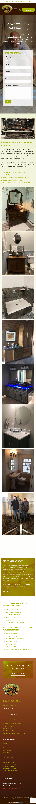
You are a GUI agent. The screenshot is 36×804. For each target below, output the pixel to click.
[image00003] (18, 209)
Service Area (7, 748)
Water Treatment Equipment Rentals (18, 649)
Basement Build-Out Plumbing (16, 639)
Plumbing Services (8, 746)
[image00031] (18, 426)
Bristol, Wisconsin (12, 609)
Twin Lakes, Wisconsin (13, 617)
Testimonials (7, 750)
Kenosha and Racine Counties (15, 623)
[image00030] (18, 342)
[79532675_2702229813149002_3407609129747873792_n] (18, 514)
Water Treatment (12, 647)
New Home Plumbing (12, 634)
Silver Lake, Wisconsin (13, 615)
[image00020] (18, 470)
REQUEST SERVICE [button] (28, 10)
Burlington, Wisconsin (13, 612)
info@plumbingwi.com (9, 705)
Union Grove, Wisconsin (13, 620)
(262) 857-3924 (12, 701)
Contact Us (6, 752)
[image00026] (18, 384)
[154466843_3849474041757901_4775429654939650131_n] (18, 297)
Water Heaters (11, 644)
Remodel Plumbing (12, 636)
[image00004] (18, 253)
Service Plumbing (11, 641)
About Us (6, 744)
